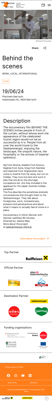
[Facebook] (8, 375)
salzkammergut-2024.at (19, 227)
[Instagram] (15, 375)
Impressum (33, 383)
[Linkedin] (30, 375)
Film (6, 81)
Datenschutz (12, 383)
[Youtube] (23, 375)
